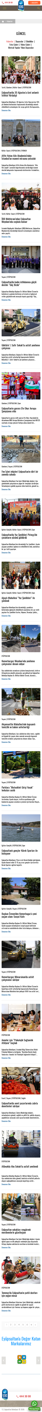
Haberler (10, 21)
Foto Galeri (13, 44)
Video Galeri (25, 44)
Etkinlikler (29, 41)
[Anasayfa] (3, 21)
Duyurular (19, 41)
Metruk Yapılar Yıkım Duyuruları (21, 47)
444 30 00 (8, 2)
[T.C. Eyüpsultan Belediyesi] (5, 1395)
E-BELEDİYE (34, 2)
